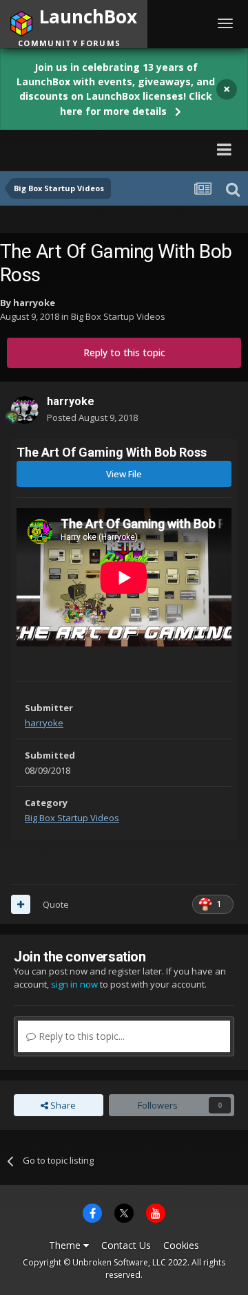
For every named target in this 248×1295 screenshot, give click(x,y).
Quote (56, 904)
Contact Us (126, 1245)
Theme (66, 1245)
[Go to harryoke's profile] (25, 410)
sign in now (74, 984)
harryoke (34, 302)
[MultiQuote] (20, 904)
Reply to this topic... (80, 1036)
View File (124, 474)
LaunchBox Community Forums (104, 149)
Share (62, 1105)
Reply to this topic (124, 352)
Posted (92, 417)
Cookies (181, 1245)
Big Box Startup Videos (118, 316)
